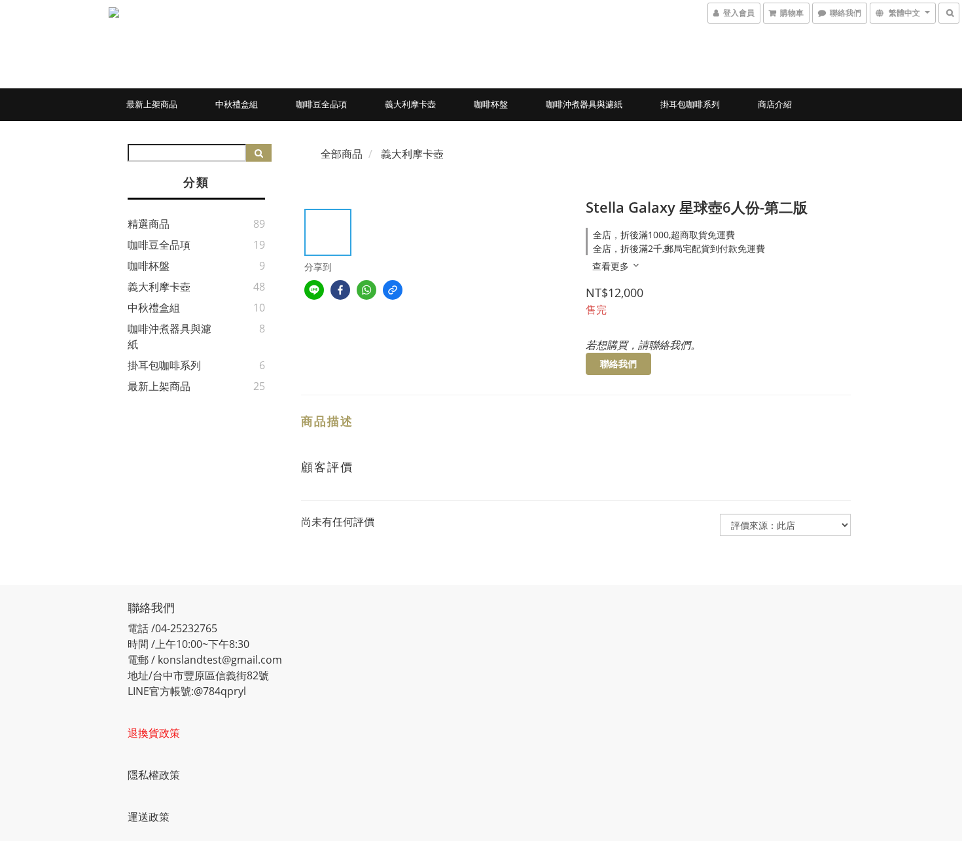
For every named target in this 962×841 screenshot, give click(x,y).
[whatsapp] (366, 290)
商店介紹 (775, 104)
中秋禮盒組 (236, 104)
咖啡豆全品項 (321, 104)
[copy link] (392, 290)
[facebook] (340, 290)
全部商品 (342, 154)
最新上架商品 (151, 104)
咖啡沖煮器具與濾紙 (584, 104)
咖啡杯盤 (491, 104)
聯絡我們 (618, 363)
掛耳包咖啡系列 (690, 104)
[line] (314, 290)
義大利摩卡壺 (410, 104)
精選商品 (148, 224)
